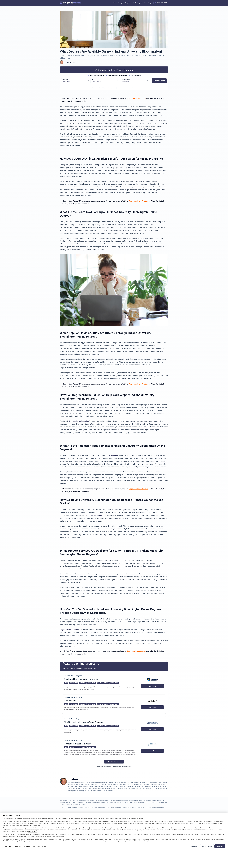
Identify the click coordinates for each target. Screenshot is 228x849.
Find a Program (137, 3)
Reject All (194, 846)
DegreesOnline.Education (79, 421)
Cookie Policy (32, 831)
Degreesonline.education (136, 98)
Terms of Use (17, 846)
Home (114, 3)
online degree (112, 455)
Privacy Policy (7, 846)
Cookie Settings (207, 846)
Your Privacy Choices (39, 846)
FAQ (145, 3)
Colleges (121, 3)
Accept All (220, 846)
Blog (149, 3)
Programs (128, 3)
